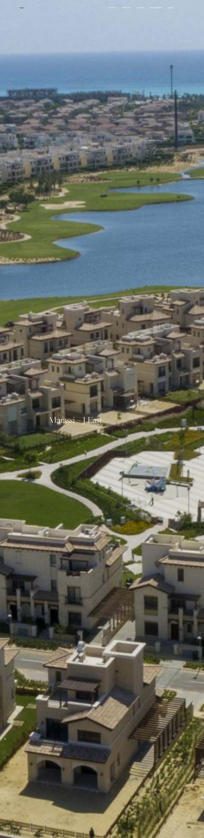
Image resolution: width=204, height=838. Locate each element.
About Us (112, 8)
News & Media (156, 8)
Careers (170, 8)
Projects (140, 8)
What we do (127, 8)
